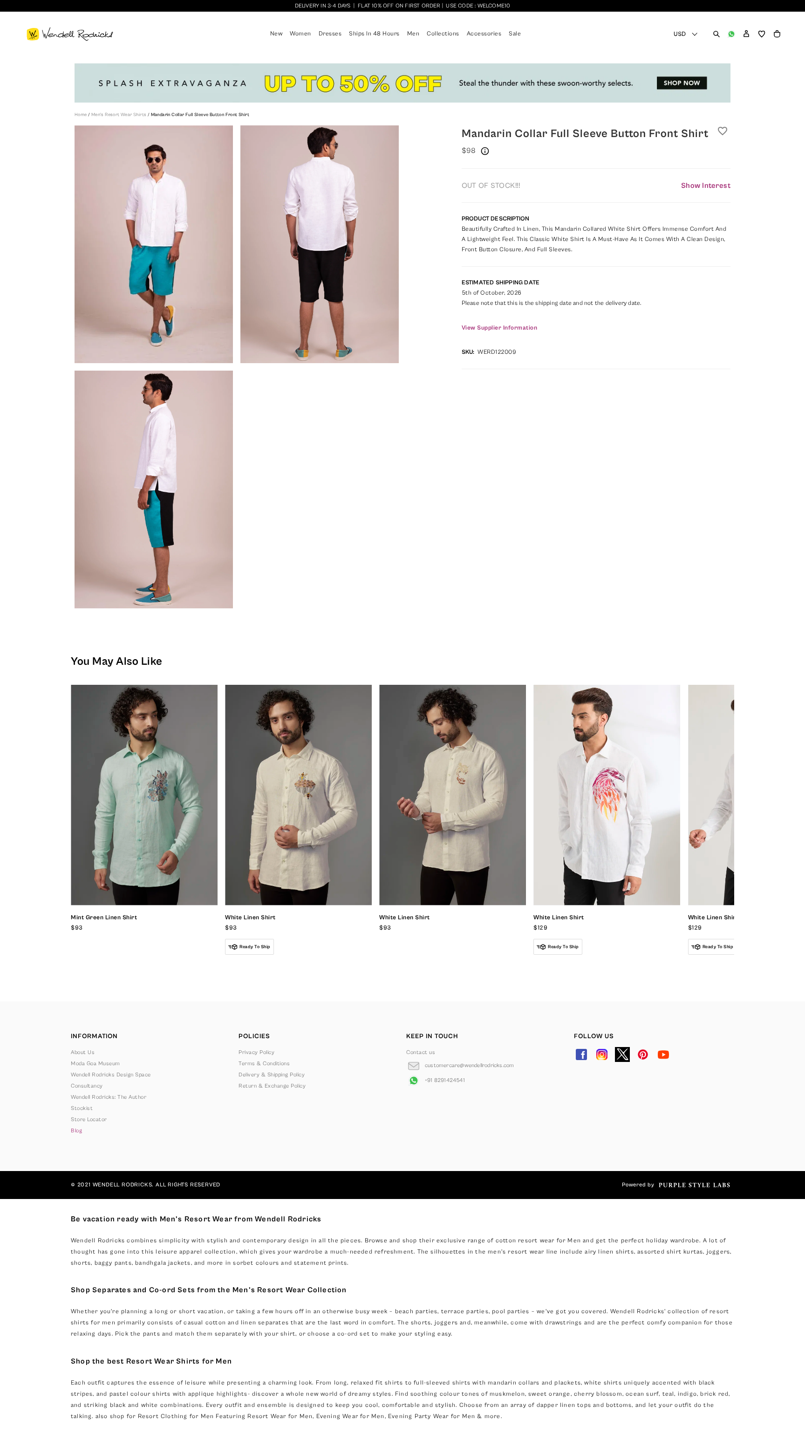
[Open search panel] (716, 34)
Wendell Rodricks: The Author (108, 1097)
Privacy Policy (256, 1052)
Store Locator (89, 1119)
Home (81, 114)
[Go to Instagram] (601, 1054)
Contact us (420, 1052)
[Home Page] (69, 34)
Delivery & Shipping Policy (272, 1075)
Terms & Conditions (264, 1064)
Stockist (82, 1108)
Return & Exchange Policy (272, 1086)
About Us (83, 1052)
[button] (746, 34)
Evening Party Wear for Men (431, 1416)
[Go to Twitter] (622, 1054)
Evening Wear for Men (350, 1416)
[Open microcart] (777, 34)
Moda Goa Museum (95, 1064)
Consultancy (87, 1086)
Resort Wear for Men (280, 1416)
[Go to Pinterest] (642, 1054)
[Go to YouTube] (663, 1054)
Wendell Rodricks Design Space (111, 1075)
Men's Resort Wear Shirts (119, 114)
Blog (76, 1131)
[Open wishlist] (762, 34)
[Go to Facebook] (581, 1054)
